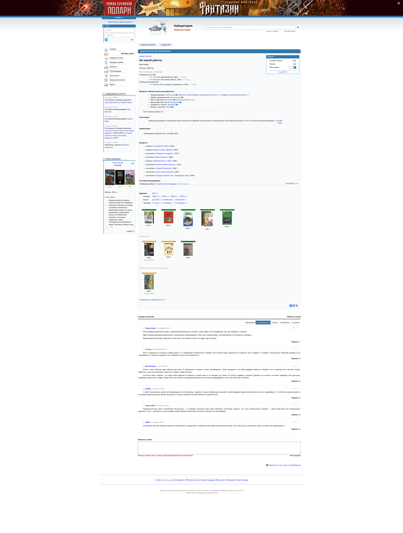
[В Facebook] (293, 305)
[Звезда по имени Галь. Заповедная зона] (227, 224)
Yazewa (148, 349)
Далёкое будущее (172, 102)
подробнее (283, 72)
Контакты (195, 480)
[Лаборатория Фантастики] (159, 28)
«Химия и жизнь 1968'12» (162, 150)
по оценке (296, 322)
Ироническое (175, 97)
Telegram (231, 480)
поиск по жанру (272, 31)
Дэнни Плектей (145, 56)
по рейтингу (284, 322)
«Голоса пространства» (164, 172)
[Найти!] (298, 27)
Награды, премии (116, 62)
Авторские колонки (117, 80)
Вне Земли (169, 100)
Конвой (117, 165)
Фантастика (170, 95)
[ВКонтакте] (290, 305)
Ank (280, 123)
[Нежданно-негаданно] (149, 223)
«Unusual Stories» (112, 102)
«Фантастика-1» (161, 157)
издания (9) (165, 45)
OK (131, 40)
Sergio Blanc (150, 328)
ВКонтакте (220, 480)
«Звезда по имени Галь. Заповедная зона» (172, 175)
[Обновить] (133, 165)
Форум (112, 84)
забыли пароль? (125, 22)
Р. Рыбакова (155, 80)
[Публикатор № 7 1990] (188, 255)
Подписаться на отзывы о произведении (284, 465)
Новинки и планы (116, 58)
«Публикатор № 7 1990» (162, 161)
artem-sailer (150, 405)
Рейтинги (113, 67)
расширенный (289, 31)
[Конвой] (120, 184)
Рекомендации (115, 71)
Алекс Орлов (118, 163)
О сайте (158, 480)
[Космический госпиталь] (169, 223)
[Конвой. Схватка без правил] (110, 184)
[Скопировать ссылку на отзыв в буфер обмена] (144, 328)
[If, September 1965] (149, 255)
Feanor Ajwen (110, 197)
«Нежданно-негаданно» (164, 153)
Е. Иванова (155, 84)
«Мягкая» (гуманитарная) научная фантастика (197, 95)
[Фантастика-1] (149, 289)
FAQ (188, 480)
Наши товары (242, 480)
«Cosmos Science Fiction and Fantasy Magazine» (118, 135)
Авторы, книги (127, 53)
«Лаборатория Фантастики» (207, 493)
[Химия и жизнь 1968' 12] (169, 255)
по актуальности (263, 322)
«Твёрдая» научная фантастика (232, 95)
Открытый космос (184, 100)
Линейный (171, 105)
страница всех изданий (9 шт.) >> (152, 300)
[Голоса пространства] (208, 220)
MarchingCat (150, 366)
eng (164, 480)
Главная (113, 49)
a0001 (147, 422)
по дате (275, 322)
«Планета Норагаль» (163, 168)
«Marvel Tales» (126, 102)
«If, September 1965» (160, 146)
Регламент (180, 480)
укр (171, 480)
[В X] (296, 305)
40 (162, 112)
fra (168, 480)
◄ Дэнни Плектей (148, 45)
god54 (147, 389)
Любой (168, 107)
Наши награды (207, 480)
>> (112, 227)
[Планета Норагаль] (188, 226)
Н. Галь (153, 77)
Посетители (114, 75)
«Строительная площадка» (166, 184)
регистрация (113, 22)
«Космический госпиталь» (165, 164)
